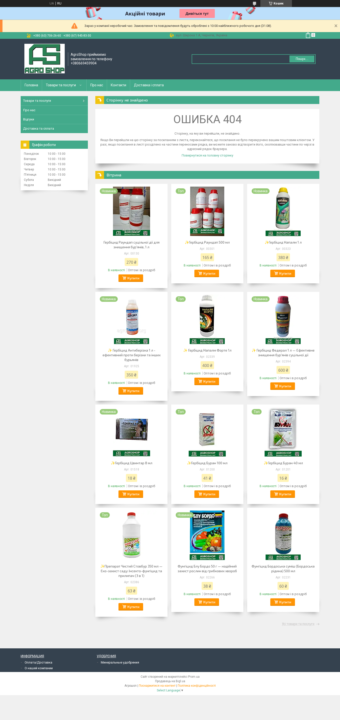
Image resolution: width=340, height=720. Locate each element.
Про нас (96, 85)
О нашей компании (39, 668)
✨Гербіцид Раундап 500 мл (207, 242)
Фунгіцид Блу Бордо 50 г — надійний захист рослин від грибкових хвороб (207, 568)
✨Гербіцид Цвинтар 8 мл (131, 463)
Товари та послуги (61, 85)
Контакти (118, 85)
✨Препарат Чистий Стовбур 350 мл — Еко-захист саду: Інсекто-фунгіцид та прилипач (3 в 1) (131, 571)
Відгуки (28, 119)
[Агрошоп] (44, 59)
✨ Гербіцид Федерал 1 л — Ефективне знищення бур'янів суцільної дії (283, 352)
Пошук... (302, 59)
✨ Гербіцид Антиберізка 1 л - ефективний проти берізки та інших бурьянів (132, 355)
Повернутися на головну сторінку (207, 155)
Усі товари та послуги (298, 624)
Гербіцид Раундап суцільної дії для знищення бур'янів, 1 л (132, 244)
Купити (133, 278)
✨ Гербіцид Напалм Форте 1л (207, 350)
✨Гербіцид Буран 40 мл (283, 463)
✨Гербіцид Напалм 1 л (283, 242)
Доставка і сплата (149, 85)
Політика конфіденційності (197, 685)
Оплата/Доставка (38, 662)
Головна (31, 85)
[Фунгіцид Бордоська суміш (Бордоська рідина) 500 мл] (283, 535)
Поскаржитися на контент (157, 685)
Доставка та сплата (38, 128)
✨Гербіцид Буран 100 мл (207, 463)
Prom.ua (194, 676)
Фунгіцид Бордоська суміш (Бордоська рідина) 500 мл (283, 568)
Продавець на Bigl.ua (170, 681)
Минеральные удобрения (120, 662)
